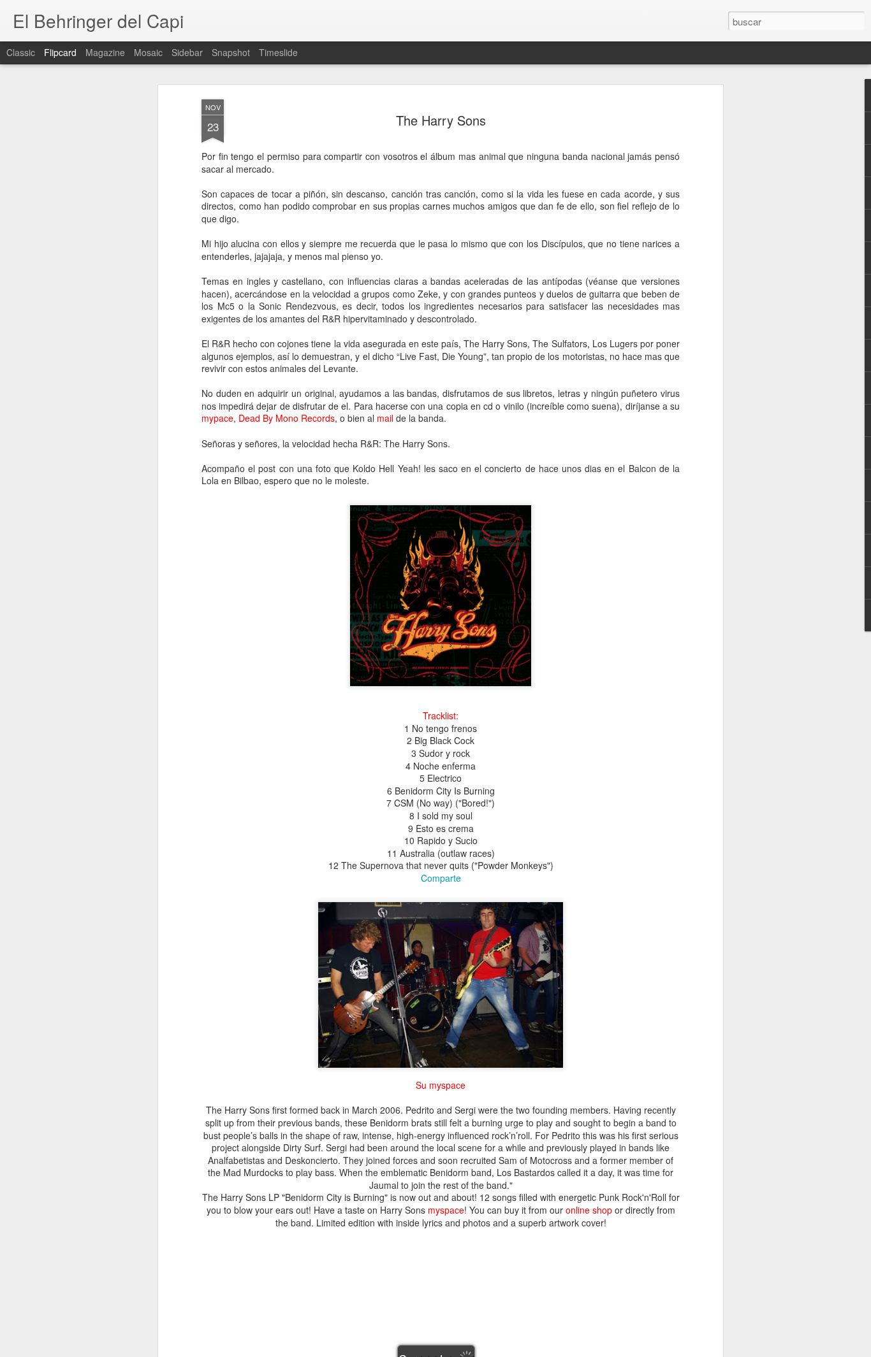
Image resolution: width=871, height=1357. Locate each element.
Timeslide (278, 52)
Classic (20, 52)
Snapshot (231, 52)
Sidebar (187, 52)
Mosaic (148, 52)
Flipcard (60, 52)
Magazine (105, 52)
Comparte (441, 878)
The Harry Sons (441, 120)
